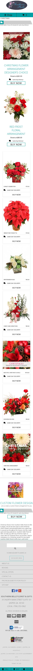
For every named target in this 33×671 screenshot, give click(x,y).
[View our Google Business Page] (16, 592)
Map (17, 669)
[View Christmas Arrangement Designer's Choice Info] (16, 448)
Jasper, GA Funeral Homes (12, 647)
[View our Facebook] (13, 592)
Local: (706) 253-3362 (16, 606)
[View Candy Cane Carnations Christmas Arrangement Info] (16, 308)
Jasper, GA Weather (8, 653)
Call (6, 669)
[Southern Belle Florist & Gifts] (16, 10)
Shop (9, 14)
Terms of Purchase (22, 660)
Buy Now (16, 83)
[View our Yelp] (19, 592)
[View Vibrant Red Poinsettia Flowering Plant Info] (16, 215)
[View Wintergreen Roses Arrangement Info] (16, 262)
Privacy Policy (8, 660)
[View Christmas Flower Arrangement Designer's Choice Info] (16, 46)
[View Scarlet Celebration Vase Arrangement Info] (16, 169)
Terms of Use (16, 663)
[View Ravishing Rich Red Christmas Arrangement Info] (16, 401)
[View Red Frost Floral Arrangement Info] (16, 107)
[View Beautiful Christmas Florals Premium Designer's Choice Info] (16, 355)
